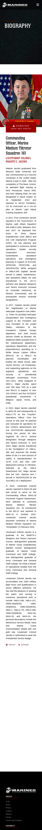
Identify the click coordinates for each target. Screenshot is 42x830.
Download (21, 127)
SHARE (25, 645)
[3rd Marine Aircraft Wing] (14, 4)
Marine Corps (21, 790)
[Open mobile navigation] (38, 4)
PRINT (12, 645)
